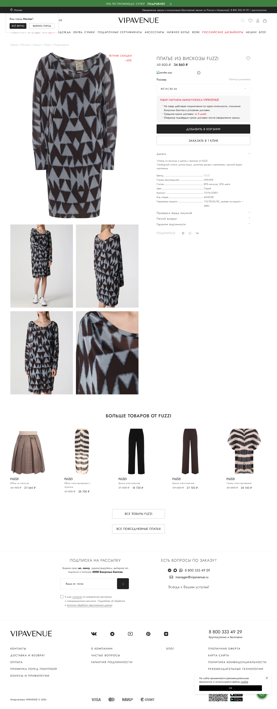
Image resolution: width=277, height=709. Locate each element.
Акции (251, 32)
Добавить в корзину (203, 129)
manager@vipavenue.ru (191, 577)
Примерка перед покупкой (33, 669)
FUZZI (207, 175)
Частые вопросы (105, 655)
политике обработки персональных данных (89, 605)
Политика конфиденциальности (237, 662)
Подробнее (156, 4)
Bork (196, 32)
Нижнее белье (178, 32)
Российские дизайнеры (222, 32)
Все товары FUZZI (138, 514)
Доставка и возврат (27, 655)
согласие (77, 597)
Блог (262, 32)
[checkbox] (92, 601)
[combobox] (203, 88)
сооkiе (244, 682)
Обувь (78, 32)
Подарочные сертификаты (120, 32)
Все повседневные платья (138, 529)
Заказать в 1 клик (203, 140)
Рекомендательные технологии (235, 669)
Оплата (16, 662)
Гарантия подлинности (112, 662)
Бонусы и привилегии (30, 676)
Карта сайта (218, 655)
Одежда (64, 32)
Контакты (18, 648)
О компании (102, 648)
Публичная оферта (224, 648)
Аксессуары (154, 32)
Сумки (89, 32)
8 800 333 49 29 (240, 10)
